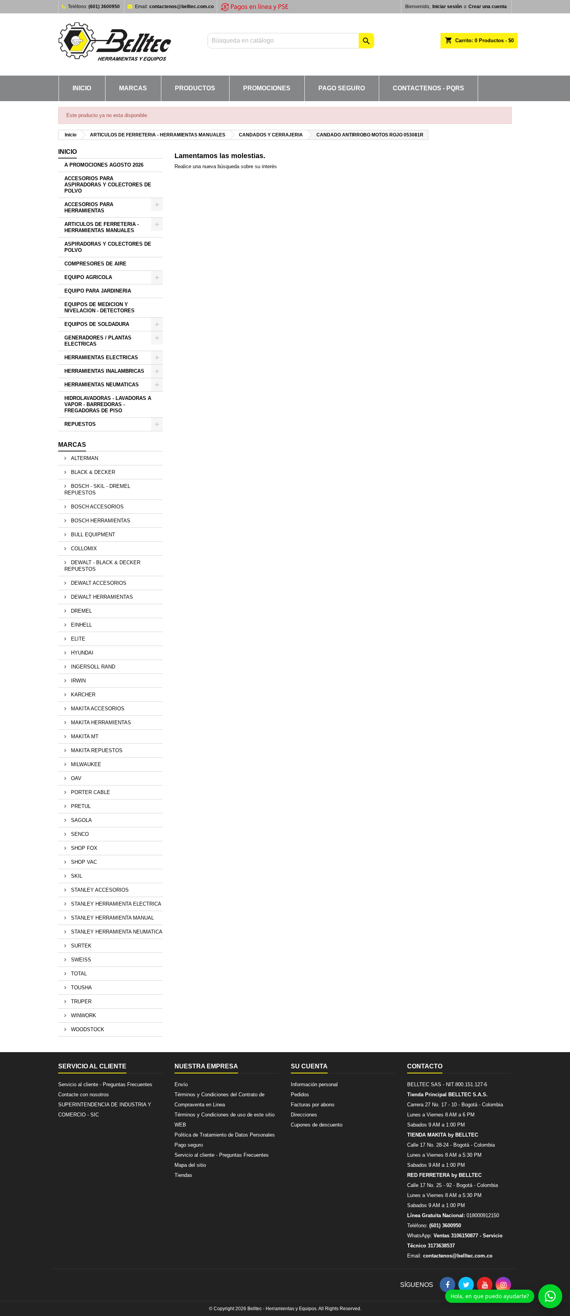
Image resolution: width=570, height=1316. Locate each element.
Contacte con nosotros (83, 1094)
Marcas (72, 444)
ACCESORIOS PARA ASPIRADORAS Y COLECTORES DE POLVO (107, 185)
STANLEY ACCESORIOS (99, 890)
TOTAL (78, 974)
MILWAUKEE (85, 764)
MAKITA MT (83, 736)
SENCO (79, 834)
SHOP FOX (83, 848)
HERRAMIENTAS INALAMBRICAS (104, 371)
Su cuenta (309, 1066)
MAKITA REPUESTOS (96, 750)
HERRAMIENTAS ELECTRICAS (101, 357)
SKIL (75, 876)
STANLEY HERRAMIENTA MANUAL (111, 918)
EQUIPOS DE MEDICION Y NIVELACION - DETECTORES (99, 307)
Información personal (314, 1084)
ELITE (77, 639)
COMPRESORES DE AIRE (95, 264)
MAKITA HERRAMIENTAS (100, 722)
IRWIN (77, 681)
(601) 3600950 (104, 6)
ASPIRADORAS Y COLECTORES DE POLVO (107, 247)
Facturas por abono (312, 1105)
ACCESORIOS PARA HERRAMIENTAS (88, 208)
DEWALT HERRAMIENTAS (101, 597)
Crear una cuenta (487, 6)
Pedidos (300, 1094)
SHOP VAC (83, 862)
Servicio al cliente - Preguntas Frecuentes (105, 1084)
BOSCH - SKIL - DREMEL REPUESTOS (97, 489)
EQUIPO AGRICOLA (88, 277)
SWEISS (80, 960)
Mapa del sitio (190, 1165)
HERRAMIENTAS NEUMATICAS (101, 385)
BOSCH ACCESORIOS (96, 507)
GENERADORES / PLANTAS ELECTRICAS (97, 341)
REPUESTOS (80, 424)
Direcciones (304, 1115)
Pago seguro (341, 88)
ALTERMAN (83, 458)
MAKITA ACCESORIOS (96, 708)
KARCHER (82, 695)
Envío (181, 1084)
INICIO (82, 88)
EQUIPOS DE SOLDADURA (96, 324)
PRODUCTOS (195, 88)
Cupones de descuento (316, 1125)
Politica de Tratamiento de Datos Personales (224, 1135)
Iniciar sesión (447, 6)
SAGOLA (80, 820)
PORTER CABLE (89, 792)
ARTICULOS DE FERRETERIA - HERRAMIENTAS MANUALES (101, 227)
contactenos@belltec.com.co (181, 6)
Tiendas (183, 1175)
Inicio (67, 151)
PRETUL (80, 806)
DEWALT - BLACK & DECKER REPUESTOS (102, 566)
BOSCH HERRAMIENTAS (99, 521)
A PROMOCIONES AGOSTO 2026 (103, 165)
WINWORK (82, 1015)
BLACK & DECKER (92, 472)
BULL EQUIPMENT (92, 534)
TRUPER (80, 1001)
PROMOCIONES (266, 88)
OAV (75, 778)
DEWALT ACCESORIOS (97, 583)
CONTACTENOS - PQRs (428, 88)
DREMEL (80, 611)
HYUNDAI (81, 653)
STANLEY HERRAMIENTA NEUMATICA (115, 932)
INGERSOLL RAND (92, 667)
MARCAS (133, 88)
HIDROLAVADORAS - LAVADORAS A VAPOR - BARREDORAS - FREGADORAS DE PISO (107, 404)
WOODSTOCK (86, 1029)
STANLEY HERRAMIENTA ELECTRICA (115, 904)
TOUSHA (80, 987)
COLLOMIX (83, 548)
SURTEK (80, 946)
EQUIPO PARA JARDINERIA (97, 291)
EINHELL (80, 625)
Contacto (424, 1066)
